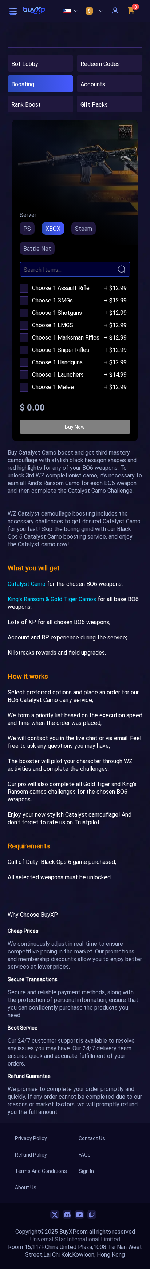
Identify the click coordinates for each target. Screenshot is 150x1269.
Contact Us (92, 1138)
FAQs (85, 1154)
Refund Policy (31, 1154)
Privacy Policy (31, 1138)
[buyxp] (34, 11)
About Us (25, 1187)
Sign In (86, 1170)
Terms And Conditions (41, 1170)
